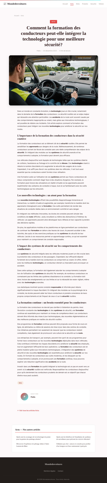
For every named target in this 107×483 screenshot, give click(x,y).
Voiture (101, 4)
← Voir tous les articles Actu (28, 410)
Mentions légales (49, 471)
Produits (85, 4)
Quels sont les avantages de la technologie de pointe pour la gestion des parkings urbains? (33, 438)
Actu (72, 4)
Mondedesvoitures (14, 3)
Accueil (65, 4)
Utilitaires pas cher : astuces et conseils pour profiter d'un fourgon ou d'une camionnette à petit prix (73, 445)
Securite (93, 4)
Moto (78, 4)
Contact (60, 471)
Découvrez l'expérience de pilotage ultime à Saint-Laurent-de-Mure (32, 445)
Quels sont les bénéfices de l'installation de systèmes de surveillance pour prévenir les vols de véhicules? (73, 438)
